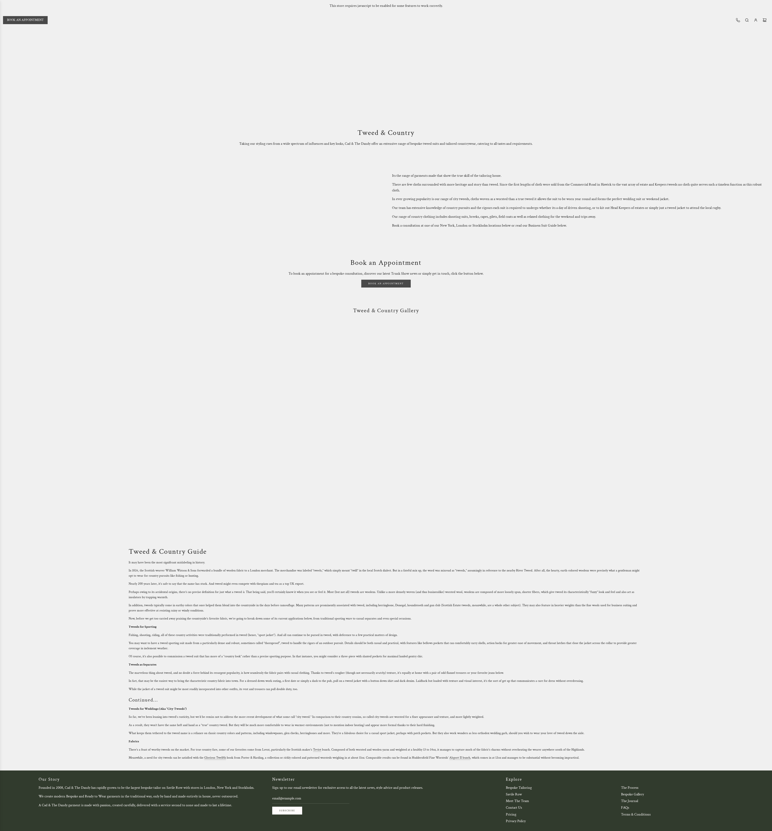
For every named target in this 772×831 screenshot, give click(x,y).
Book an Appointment (25, 20)
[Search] (746, 20)
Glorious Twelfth (215, 758)
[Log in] (755, 20)
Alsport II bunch (459, 758)
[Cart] (764, 20)
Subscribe (287, 810)
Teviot (317, 750)
